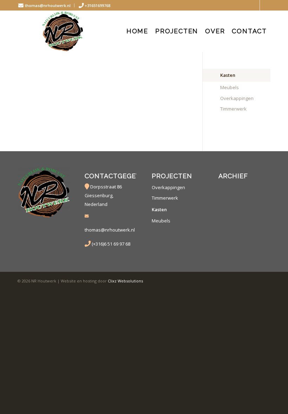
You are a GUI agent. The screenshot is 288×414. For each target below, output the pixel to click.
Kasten (227, 75)
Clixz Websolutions (125, 280)
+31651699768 (97, 5)
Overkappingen (237, 98)
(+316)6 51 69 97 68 (111, 244)
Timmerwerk (233, 109)
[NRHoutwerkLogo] (63, 31)
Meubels (229, 87)
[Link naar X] (254, 5)
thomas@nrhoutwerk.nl (47, 5)
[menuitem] (46, 5)
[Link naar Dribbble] (265, 5)
